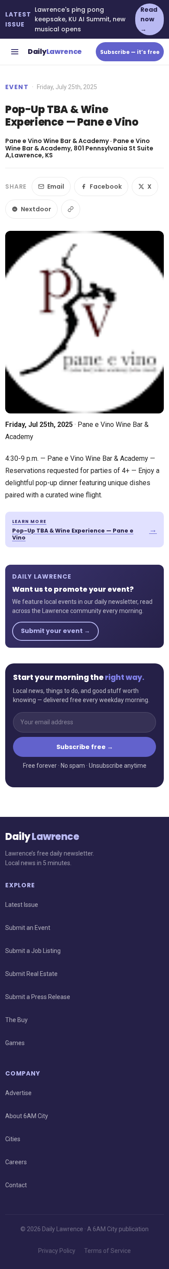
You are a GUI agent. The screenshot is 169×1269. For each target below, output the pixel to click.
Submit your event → (55, 630)
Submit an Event (27, 927)
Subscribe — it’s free (129, 52)
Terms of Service (107, 1250)
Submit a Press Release (37, 996)
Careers (16, 1162)
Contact (16, 1185)
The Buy (16, 1019)
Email (55, 186)
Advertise (18, 1092)
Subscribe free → (84, 747)
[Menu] (14, 51)
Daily (55, 52)
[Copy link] (70, 209)
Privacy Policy (56, 1250)
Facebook (106, 186)
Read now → (148, 19)
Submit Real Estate (31, 973)
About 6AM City (26, 1115)
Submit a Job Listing (33, 950)
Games (15, 1042)
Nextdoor (36, 209)
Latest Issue (21, 904)
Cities (12, 1139)
